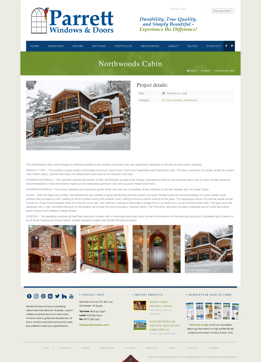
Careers (213, 348)
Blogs (193, 46)
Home (35, 46)
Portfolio (123, 46)
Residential (190, 100)
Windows (56, 46)
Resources (150, 46)
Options (99, 46)
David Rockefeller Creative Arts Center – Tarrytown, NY (165, 325)
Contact (214, 46)
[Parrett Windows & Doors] (116, 20)
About (173, 46)
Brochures (107, 348)
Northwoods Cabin (225, 70)
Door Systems (175, 100)
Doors (78, 46)
